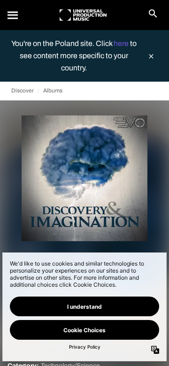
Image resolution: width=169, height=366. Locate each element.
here (122, 43)
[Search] (13, 15)
